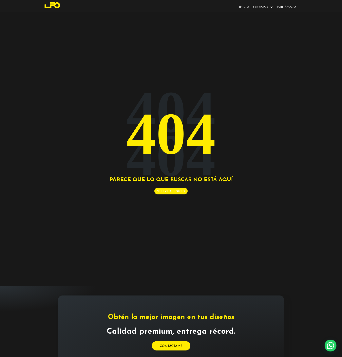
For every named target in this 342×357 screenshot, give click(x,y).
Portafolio (286, 7)
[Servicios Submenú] (271, 7)
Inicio (244, 7)
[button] (330, 345)
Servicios (260, 7)
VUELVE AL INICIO (171, 191)
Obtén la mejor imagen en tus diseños (171, 317)
